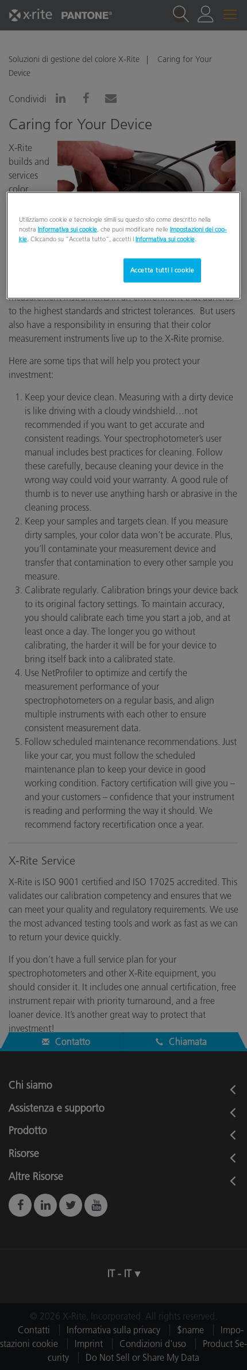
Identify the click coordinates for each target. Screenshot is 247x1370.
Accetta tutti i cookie (162, 270)
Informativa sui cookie (67, 229)
